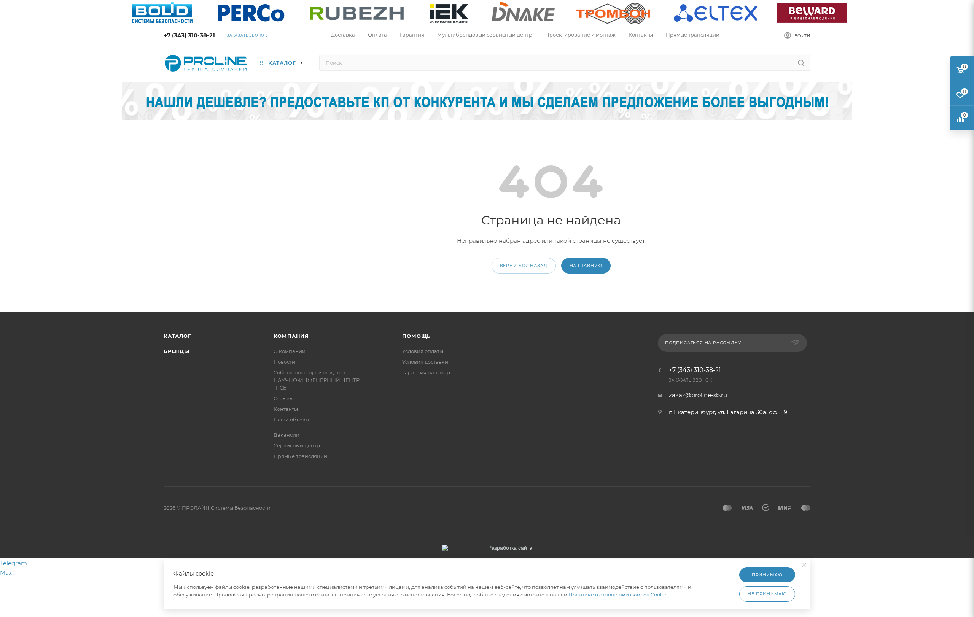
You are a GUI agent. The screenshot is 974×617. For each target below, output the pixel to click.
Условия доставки (425, 362)
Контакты (286, 409)
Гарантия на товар (426, 372)
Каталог (177, 336)
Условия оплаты (422, 351)
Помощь (416, 336)
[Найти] (801, 63)
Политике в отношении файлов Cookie (618, 595)
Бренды (176, 351)
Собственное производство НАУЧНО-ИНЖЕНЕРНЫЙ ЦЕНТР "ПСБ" (317, 380)
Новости (284, 362)
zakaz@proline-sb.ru (698, 395)
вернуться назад (523, 265)
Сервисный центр (297, 445)
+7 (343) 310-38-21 (189, 35)
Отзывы (283, 398)
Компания (291, 336)
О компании (290, 351)
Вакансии (286, 435)
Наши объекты (293, 420)
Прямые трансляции (300, 456)
